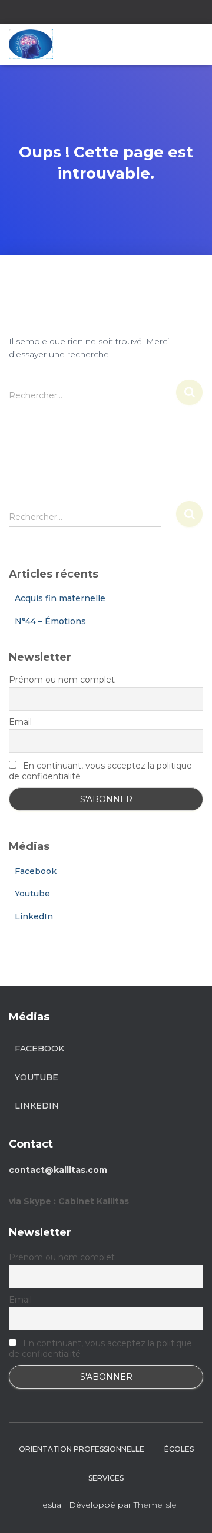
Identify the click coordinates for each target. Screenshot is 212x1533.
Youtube (32, 893)
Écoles (179, 1449)
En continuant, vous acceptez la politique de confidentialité (100, 771)
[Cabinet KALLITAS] (35, 44)
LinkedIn (34, 916)
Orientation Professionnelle (81, 1449)
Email (20, 722)
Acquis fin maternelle (60, 598)
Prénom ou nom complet (62, 679)
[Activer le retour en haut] (189, 1509)
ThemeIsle (155, 1504)
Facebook (36, 871)
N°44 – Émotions (50, 621)
